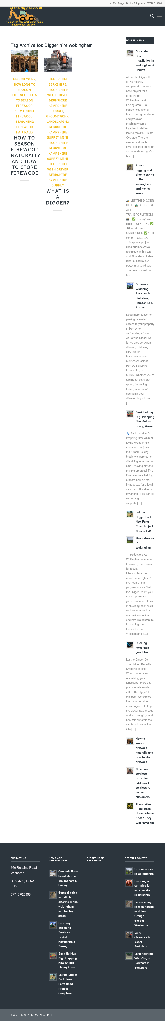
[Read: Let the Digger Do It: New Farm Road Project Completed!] (130, 514)
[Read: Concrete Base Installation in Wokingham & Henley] (130, 53)
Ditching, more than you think (142, 647)
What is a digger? (57, 196)
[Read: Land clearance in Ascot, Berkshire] (129, 934)
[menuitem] (150, 16)
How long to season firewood (23, 90)
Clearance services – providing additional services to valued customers (143, 783)
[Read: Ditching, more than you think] (130, 645)
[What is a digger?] (58, 61)
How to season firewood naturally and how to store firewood (25, 155)
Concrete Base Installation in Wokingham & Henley (145, 60)
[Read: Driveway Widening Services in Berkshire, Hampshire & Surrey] (130, 286)
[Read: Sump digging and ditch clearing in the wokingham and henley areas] (130, 167)
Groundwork (24, 79)
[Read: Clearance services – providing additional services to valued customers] (130, 771)
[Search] (150, 16)
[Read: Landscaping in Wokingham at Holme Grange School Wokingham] (129, 904)
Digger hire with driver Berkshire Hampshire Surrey (57, 100)
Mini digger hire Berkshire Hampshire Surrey (57, 148)
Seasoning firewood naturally (24, 127)
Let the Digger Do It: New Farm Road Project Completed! (144, 521)
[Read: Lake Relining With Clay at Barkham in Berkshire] (129, 956)
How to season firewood (26, 100)
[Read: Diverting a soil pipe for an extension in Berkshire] (129, 883)
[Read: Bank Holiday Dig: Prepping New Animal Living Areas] (130, 414)
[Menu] (159, 16)
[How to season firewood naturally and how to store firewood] (24, 61)
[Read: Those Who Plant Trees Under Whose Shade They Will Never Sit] (130, 806)
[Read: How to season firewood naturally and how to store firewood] (130, 741)
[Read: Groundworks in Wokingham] (130, 540)
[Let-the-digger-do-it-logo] (24, 16)
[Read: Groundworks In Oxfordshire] (129, 871)
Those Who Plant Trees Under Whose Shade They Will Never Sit (145, 813)
